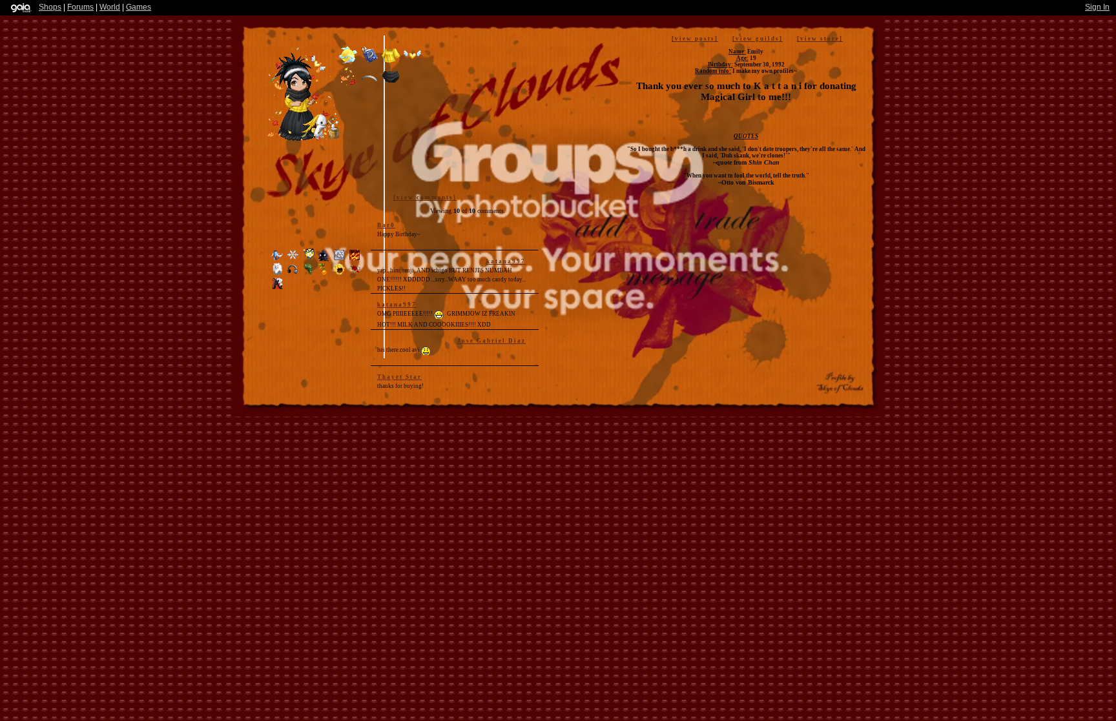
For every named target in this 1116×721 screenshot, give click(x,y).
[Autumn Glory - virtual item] (348, 84)
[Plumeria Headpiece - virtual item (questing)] (309, 259)
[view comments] (425, 197)
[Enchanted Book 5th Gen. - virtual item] (369, 62)
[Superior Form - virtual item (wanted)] (354, 259)
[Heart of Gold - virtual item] (412, 62)
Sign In (1097, 7)
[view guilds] (757, 39)
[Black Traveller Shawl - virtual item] (390, 84)
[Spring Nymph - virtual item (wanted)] (309, 273)
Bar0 (386, 225)
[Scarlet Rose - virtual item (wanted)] (354, 273)
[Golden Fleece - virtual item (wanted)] (340, 273)
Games (138, 7)
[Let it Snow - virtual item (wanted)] (294, 259)
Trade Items (733, 225)
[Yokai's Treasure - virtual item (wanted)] (278, 273)
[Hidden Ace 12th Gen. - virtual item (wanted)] (277, 288)
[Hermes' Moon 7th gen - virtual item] (348, 62)
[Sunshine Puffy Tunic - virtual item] (390, 62)
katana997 (506, 261)
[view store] (820, 39)
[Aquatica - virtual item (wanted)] (278, 259)
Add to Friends (608, 233)
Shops (50, 7)
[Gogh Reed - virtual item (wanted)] (325, 273)
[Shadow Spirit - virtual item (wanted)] (325, 259)
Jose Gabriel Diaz (491, 341)
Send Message (681, 290)
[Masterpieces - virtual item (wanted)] (340, 259)
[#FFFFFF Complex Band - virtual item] (369, 84)
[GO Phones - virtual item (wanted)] (294, 273)
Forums (80, 7)
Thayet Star (399, 377)
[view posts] (695, 39)
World (109, 7)
